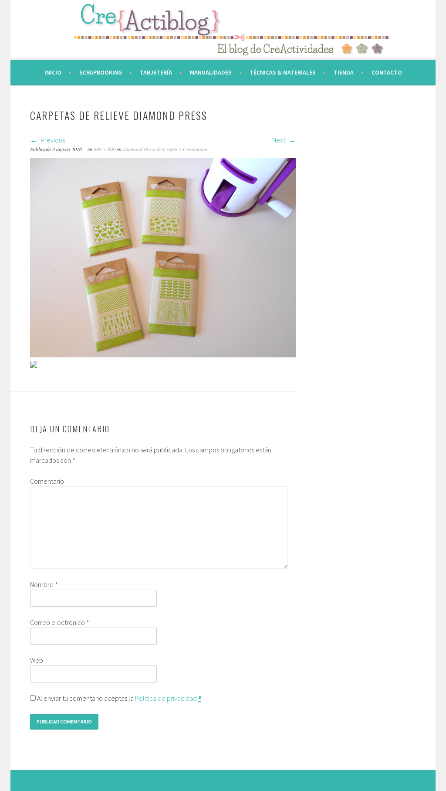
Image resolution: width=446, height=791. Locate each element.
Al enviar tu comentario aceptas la (118, 698)
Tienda (344, 72)
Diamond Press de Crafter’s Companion (165, 149)
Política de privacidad (166, 698)
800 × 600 (104, 149)
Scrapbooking (100, 72)
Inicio (52, 72)
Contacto (387, 72)
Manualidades (211, 72)
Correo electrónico (59, 622)
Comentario (47, 481)
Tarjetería (156, 72)
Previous (52, 140)
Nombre (44, 584)
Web (36, 660)
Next (279, 140)
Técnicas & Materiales (283, 72)
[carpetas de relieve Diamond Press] (163, 354)
